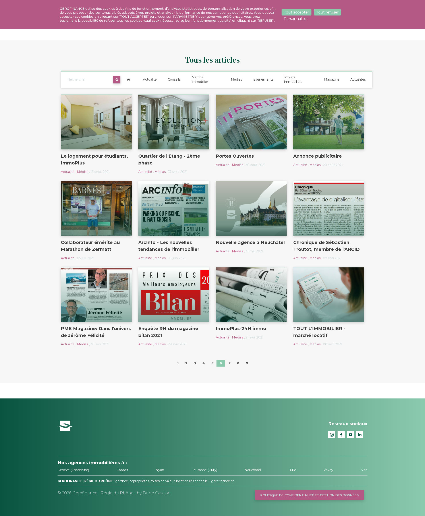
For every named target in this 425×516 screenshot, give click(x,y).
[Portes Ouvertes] (251, 122)
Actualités (358, 79)
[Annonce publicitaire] (328, 122)
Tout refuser (327, 12)
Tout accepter (296, 12)
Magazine (331, 79)
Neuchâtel (253, 470)
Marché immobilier (200, 79)
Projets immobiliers (293, 79)
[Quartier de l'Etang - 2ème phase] (173, 122)
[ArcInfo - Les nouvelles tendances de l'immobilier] (173, 208)
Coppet (122, 470)
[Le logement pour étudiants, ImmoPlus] (96, 122)
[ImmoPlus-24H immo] (251, 294)
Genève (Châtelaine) (73, 470)
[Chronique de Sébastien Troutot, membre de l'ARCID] (328, 208)
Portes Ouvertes (235, 156)
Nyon (160, 470)
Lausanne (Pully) (204, 470)
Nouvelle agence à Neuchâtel (250, 242)
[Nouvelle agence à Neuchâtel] (251, 208)
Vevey (328, 470)
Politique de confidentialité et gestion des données (309, 495)
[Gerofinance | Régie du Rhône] (65, 425)
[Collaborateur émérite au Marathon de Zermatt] (96, 208)
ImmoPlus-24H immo (241, 328)
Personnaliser (296, 19)
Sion (364, 470)
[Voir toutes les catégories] (128, 80)
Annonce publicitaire (317, 156)
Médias (236, 79)
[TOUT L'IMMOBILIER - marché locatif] (328, 294)
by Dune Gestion (154, 493)
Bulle (292, 470)
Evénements (263, 79)
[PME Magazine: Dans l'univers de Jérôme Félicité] (96, 294)
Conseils (174, 79)
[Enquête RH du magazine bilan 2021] (173, 294)
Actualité (150, 79)
